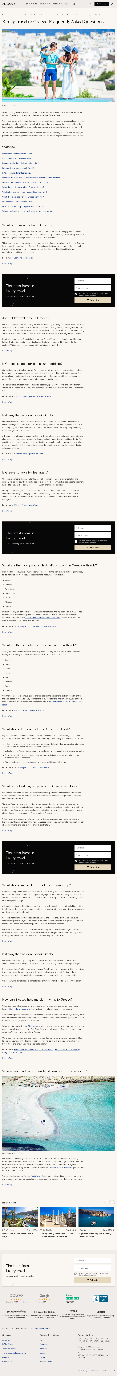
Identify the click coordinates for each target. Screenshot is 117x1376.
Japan (42, 1357)
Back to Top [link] (7, 263)
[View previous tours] (104, 1202)
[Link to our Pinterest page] (102, 1340)
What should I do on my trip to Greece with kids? (23, 187)
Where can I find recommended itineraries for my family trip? (27, 211)
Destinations (31, 4)
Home (4, 15)
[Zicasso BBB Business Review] (100, 1298)
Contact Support (108, 1371)
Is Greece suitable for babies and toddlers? (20, 163)
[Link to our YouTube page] (96, 1340)
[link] (20, 1224)
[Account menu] (112, 3)
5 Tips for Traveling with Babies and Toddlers (33, 396)
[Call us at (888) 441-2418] (91, 4)
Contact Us (7, 1361)
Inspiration (57, 4)
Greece (43, 1344)
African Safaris (46, 1361)
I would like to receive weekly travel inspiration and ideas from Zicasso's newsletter (93, 294)
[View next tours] (112, 1202)
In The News (7, 1344)
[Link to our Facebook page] (80, 1340)
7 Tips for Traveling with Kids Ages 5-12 (30, 454)
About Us (6, 1340)
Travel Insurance (9, 1348)
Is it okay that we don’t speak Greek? (18, 168)
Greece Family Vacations (19, 1009)
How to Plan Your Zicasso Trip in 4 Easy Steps (33, 1049)
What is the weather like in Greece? (17, 153)
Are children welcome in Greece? (16, 158)
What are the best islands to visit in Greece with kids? (25, 182)
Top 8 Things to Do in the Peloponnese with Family (35, 626)
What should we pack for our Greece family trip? (23, 197)
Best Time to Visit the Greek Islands (29, 710)
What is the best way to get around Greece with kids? (25, 192)
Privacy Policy (82, 1371)
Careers (5, 1357)
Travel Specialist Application (14, 1353)
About (66, 4)
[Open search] (74, 4)
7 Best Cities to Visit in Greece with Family (43, 617)
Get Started (101, 4)
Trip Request (33, 1026)
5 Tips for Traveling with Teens (26, 505)
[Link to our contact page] (107, 1340)
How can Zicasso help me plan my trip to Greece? (23, 206)
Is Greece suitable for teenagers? (16, 173)
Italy (41, 1340)
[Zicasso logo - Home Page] (8, 4)
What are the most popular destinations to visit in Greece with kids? (31, 177)
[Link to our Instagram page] (85, 1340)
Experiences (44, 4)
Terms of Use (94, 1371)
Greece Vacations (31, 15)
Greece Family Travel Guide (51, 15)
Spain (42, 1353)
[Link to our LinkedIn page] (91, 1340)
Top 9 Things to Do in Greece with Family (31, 767)
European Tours (15, 15)
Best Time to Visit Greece (25, 258)
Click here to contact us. (40, 1328)
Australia (43, 1348)
